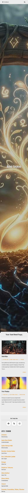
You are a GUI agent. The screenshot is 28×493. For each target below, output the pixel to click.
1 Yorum (22, 359)
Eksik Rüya (5, 356)
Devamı (24, 372)
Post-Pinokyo (5, 391)
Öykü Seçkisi (14, 166)
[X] (14, 423)
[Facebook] (8, 423)
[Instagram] (19, 423)
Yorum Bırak (22, 394)
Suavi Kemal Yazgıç (14, 359)
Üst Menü (6, 2)
